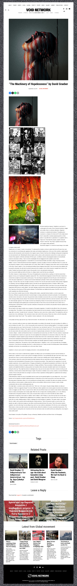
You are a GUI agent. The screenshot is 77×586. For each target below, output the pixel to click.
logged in (19, 495)
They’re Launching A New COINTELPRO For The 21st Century (11, 544)
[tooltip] (64, 9)
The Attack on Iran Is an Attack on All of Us (65, 543)
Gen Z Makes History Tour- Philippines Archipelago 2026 (38, 544)
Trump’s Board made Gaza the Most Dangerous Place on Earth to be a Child (24, 545)
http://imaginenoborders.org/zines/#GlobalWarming (23, 418)
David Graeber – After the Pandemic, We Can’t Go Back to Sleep (58, 473)
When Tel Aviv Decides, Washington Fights (51, 544)
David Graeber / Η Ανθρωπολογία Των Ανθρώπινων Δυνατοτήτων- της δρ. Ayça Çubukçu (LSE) (18, 476)
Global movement (43, 88)
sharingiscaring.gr (44, 581)
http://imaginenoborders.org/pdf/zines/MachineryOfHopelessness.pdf (24, 425)
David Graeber (13, 443)
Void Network (25, 580)
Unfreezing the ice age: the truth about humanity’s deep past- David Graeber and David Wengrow (38, 475)
